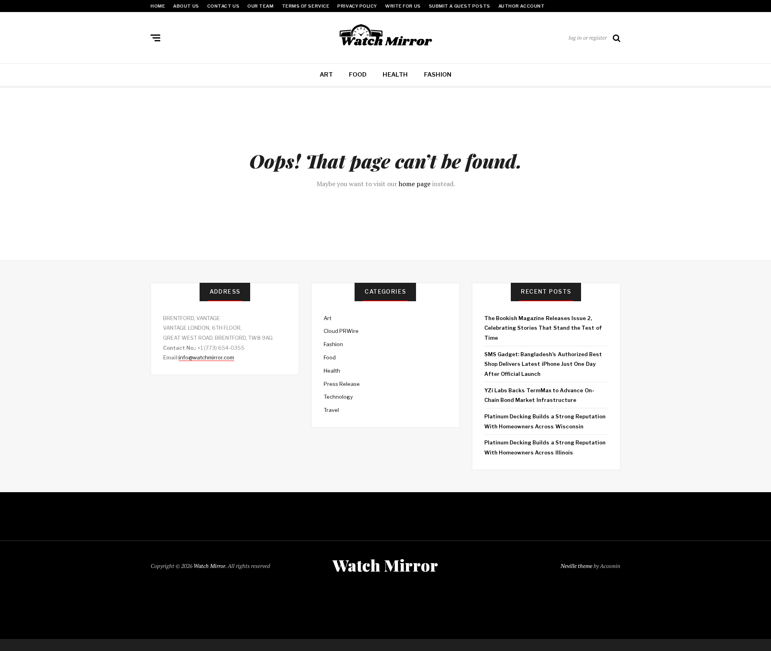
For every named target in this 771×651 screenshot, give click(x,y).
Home (158, 6)
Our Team (260, 6)
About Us (186, 6)
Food (358, 74)
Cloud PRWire (341, 331)
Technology (338, 396)
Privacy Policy (357, 6)
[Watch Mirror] (385, 36)
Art (326, 74)
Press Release (342, 384)
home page (414, 183)
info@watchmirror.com (206, 357)
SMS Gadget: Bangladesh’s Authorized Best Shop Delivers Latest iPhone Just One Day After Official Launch (543, 364)
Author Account (521, 6)
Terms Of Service (306, 6)
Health (395, 74)
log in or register (588, 37)
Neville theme (576, 566)
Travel (331, 410)
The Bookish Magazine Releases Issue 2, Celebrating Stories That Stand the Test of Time (543, 328)
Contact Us (223, 6)
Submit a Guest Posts (459, 6)
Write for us (403, 6)
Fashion (438, 74)
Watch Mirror (209, 566)
